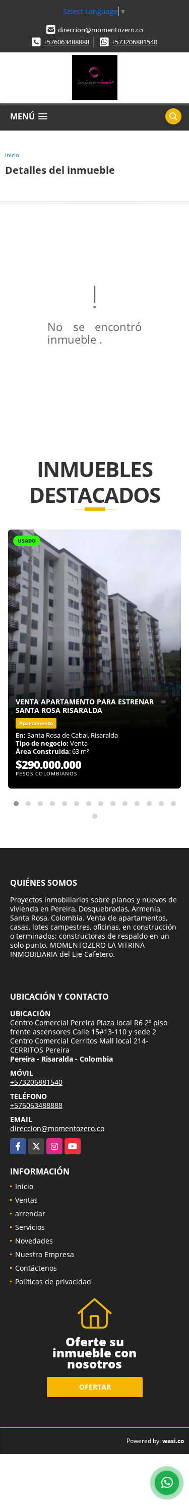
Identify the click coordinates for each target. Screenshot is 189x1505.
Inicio (12, 155)
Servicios (30, 1227)
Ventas (26, 1200)
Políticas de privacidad (53, 1281)
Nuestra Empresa (44, 1254)
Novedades (34, 1241)
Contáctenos (36, 1268)
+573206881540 (134, 41)
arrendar (30, 1213)
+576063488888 (66, 41)
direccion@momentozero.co (100, 29)
